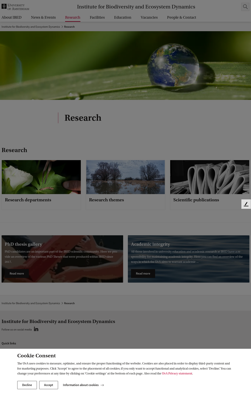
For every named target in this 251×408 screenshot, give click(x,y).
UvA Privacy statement (177, 373)
